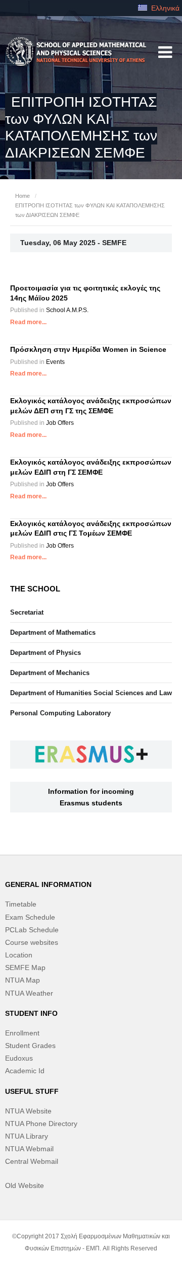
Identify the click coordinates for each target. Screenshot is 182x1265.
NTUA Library (26, 1136)
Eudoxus (19, 1058)
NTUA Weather (29, 993)
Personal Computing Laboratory (60, 713)
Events (55, 361)
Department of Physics (45, 652)
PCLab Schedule (32, 930)
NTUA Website (28, 1111)
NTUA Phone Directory (41, 1124)
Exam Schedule (30, 917)
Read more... (28, 322)
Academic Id (24, 1071)
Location (18, 955)
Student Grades (30, 1045)
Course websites (31, 942)
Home (22, 196)
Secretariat (26, 612)
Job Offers (60, 422)
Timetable (20, 904)
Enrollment (22, 1033)
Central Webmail (31, 1161)
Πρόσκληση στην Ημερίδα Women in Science (88, 349)
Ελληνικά (164, 8)
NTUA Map (22, 980)
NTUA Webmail (29, 1149)
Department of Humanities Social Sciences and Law (91, 693)
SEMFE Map (25, 967)
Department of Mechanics (49, 673)
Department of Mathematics (53, 632)
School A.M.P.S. (67, 310)
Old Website (24, 1185)
